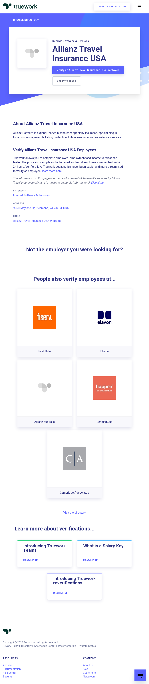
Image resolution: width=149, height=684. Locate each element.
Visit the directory (74, 512)
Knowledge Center (44, 645)
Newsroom (89, 676)
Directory (26, 645)
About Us (88, 665)
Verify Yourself (66, 80)
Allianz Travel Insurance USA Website (37, 220)
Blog (85, 668)
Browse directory (26, 20)
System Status (87, 645)
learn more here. (52, 171)
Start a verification (112, 6)
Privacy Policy (11, 645)
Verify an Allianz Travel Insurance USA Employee (88, 70)
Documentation (67, 645)
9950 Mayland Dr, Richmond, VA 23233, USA (41, 208)
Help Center (9, 672)
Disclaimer (97, 182)
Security (7, 676)
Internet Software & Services (31, 195)
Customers (89, 672)
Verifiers (8, 665)
